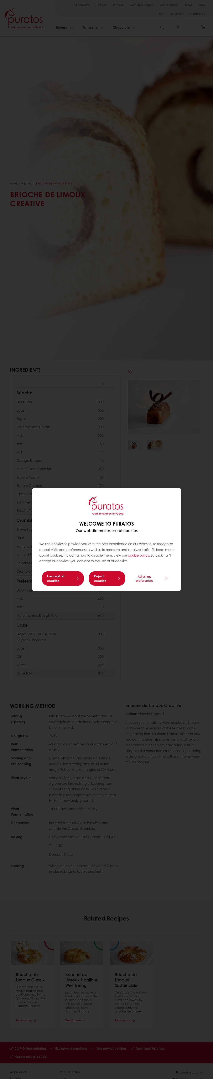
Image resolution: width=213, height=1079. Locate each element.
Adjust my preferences (144, 578)
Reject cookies (100, 578)
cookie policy (138, 555)
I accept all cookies (55, 578)
